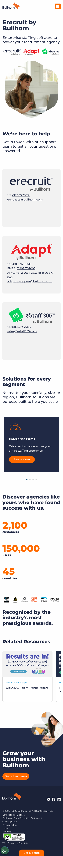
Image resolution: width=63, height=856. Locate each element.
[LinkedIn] (59, 799)
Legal (5, 828)
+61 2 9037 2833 (27, 272)
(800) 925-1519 (22, 264)
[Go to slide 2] (30, 479)
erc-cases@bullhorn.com (25, 199)
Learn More (22, 459)
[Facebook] (53, 799)
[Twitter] (48, 799)
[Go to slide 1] (27, 479)
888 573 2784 (21, 326)
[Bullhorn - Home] (12, 796)
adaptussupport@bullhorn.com (29, 281)
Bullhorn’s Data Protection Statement (22, 818)
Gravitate (23, 843)
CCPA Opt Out (9, 821)
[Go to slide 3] (33, 479)
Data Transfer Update (13, 814)
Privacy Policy (9, 825)
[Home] (11, 8)
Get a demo (31, 852)
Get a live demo (16, 776)
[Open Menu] (58, 6)
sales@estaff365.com (22, 331)
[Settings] (5, 850)
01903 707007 (26, 268)
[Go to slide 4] (36, 479)
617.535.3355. (21, 195)
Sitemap (6, 831)
